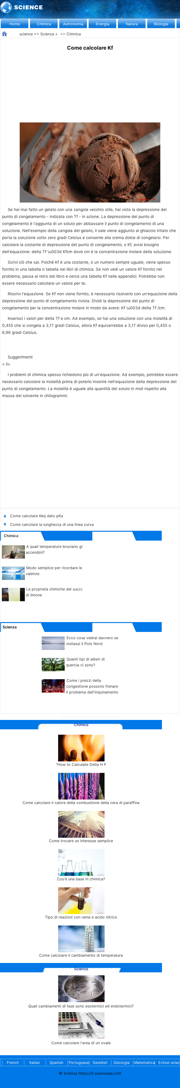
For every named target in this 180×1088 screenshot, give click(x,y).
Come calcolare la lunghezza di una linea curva (52, 524)
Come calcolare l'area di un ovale (81, 1042)
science (26, 34)
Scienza (47, 34)
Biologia (161, 24)
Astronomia (73, 24)
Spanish (56, 1062)
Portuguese (78, 1062)
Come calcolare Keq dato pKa (36, 515)
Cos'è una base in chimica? (81, 879)
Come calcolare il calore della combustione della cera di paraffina (80, 802)
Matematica (143, 1062)
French (13, 1062)
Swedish (100, 1062)
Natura (132, 24)
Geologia (122, 1062)
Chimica (44, 24)
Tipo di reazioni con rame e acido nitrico (81, 917)
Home (14, 24)
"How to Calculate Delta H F (81, 764)
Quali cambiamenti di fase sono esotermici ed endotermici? (81, 1006)
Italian (34, 1062)
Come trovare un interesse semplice (81, 840)
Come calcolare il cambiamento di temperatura (81, 955)
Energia (102, 24)
